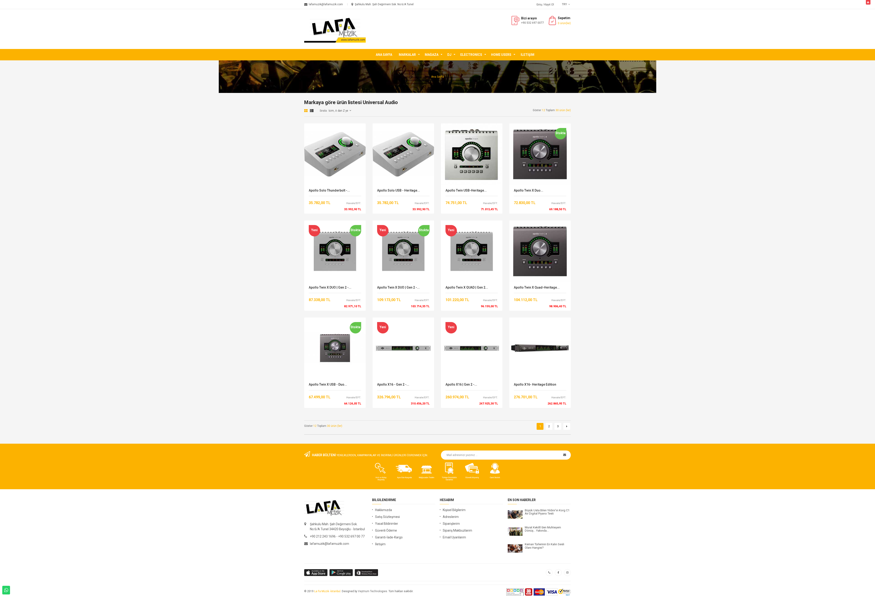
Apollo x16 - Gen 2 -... (393, 384)
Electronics (471, 54)
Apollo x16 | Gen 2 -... (461, 384)
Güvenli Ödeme (386, 530)
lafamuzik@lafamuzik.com (329, 543)
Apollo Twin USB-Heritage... (466, 190)
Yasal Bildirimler (386, 523)
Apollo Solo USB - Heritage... (398, 190)
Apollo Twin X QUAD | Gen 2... (466, 287)
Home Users (501, 54)
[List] (312, 111)
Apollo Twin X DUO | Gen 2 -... (330, 287)
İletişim (527, 54)
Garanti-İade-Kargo (389, 537)
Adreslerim (451, 517)
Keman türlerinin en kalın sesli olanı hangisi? (544, 546)
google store (316, 572)
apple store (341, 572)
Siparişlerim (451, 523)
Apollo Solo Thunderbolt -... (329, 190)
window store (367, 572)
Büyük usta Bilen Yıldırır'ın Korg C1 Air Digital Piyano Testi (547, 512)
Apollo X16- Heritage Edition (535, 384)
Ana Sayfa (384, 54)
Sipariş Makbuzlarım (457, 530)
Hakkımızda (383, 510)
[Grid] (306, 111)
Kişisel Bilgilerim (454, 510)
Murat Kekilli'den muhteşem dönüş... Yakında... (543, 529)
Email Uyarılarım (454, 537)
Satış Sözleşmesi (387, 517)
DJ (449, 54)
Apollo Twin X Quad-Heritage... (537, 287)
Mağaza (431, 54)
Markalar (407, 54)
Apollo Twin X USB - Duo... (328, 384)
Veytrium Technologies (372, 591)
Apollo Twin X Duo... (528, 190)
